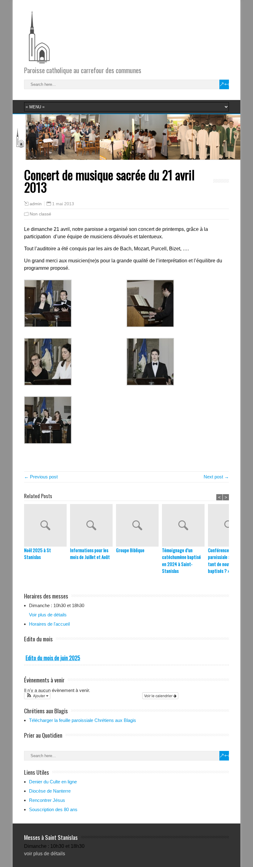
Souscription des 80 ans (53, 809)
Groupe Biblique (130, 550)
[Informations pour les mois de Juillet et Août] (93, 525)
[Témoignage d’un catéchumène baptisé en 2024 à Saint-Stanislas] (185, 525)
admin (36, 204)
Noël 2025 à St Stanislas (37, 554)
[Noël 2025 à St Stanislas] (47, 525)
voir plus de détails (44, 853)
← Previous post (41, 476)
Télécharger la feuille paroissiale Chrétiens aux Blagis (82, 720)
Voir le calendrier (158, 695)
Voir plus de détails (48, 614)
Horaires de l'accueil (49, 624)
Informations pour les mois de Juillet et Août (90, 554)
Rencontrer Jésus (47, 800)
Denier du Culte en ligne (53, 781)
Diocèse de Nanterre (50, 791)
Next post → (216, 476)
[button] (37, 696)
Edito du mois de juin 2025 (53, 658)
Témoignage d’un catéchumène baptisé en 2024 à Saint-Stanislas (181, 560)
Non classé (40, 213)
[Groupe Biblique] (139, 525)
